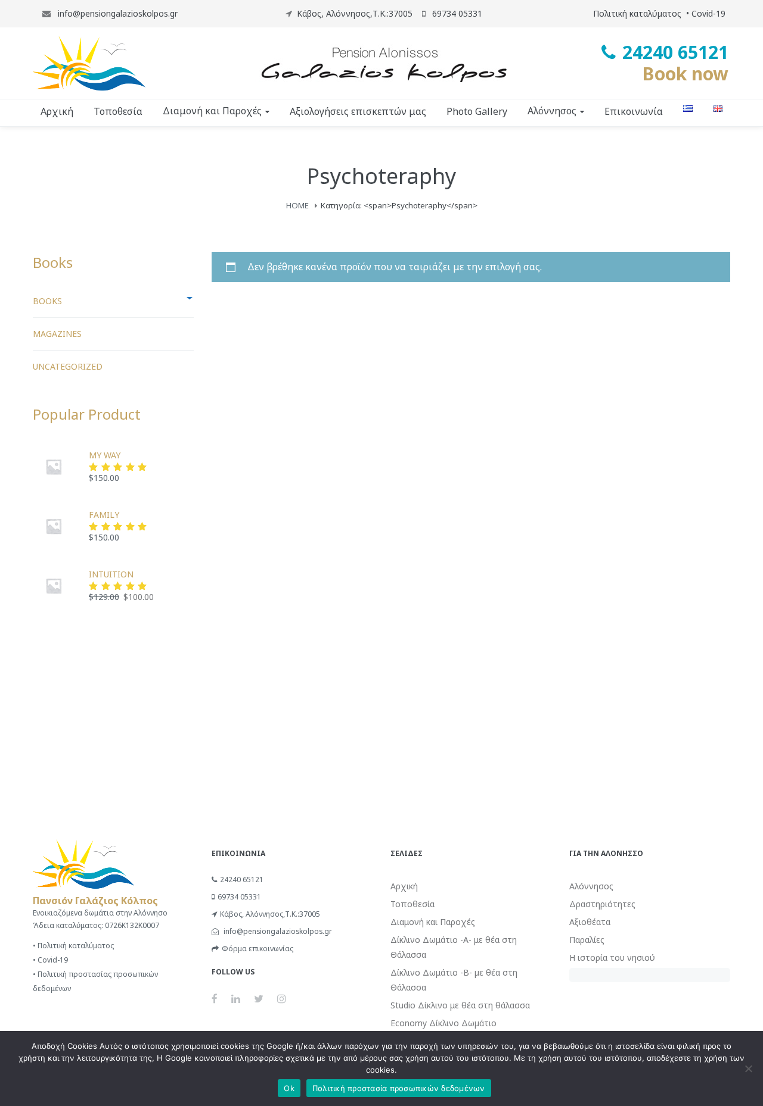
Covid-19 (708, 13)
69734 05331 (239, 897)
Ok (289, 1088)
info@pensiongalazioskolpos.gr (116, 13)
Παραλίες (586, 939)
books (47, 301)
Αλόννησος (591, 886)
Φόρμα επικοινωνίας (257, 948)
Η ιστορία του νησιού (612, 957)
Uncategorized (68, 366)
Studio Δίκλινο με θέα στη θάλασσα (460, 1005)
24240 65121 (241, 879)
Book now (685, 73)
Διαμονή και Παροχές (432, 921)
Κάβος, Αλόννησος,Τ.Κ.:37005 (354, 13)
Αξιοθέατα (589, 921)
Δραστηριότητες (602, 904)
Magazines (57, 333)
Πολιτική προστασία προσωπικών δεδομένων (398, 1088)
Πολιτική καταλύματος (637, 13)
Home (297, 205)
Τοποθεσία (412, 904)
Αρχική (404, 886)
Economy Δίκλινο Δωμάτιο (443, 1023)
